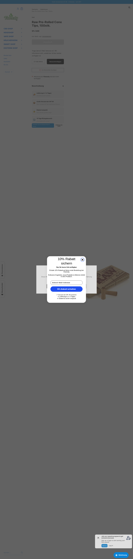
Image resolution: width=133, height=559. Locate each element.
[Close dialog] (82, 260)
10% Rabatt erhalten (66, 289)
